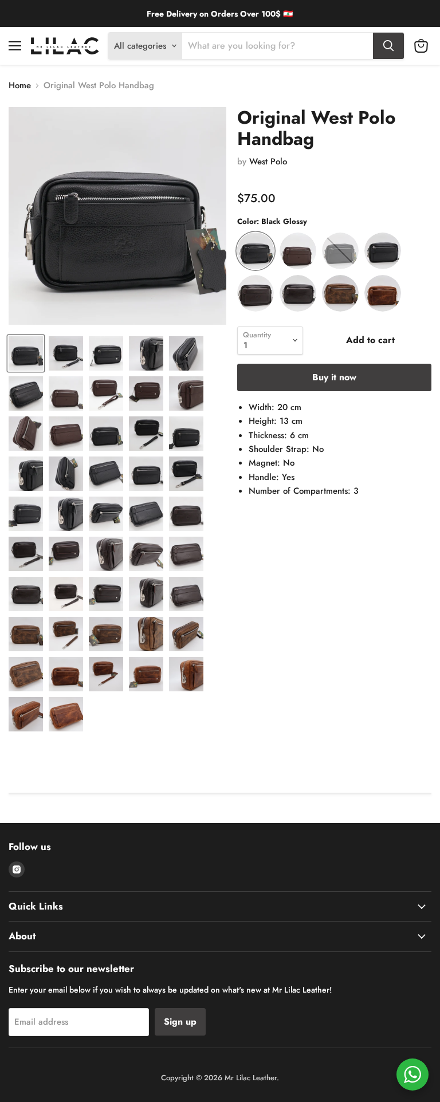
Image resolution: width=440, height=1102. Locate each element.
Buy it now (334, 377)
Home (20, 85)
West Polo (268, 161)
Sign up (180, 1021)
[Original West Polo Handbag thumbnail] (25, 353)
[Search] (388, 46)
